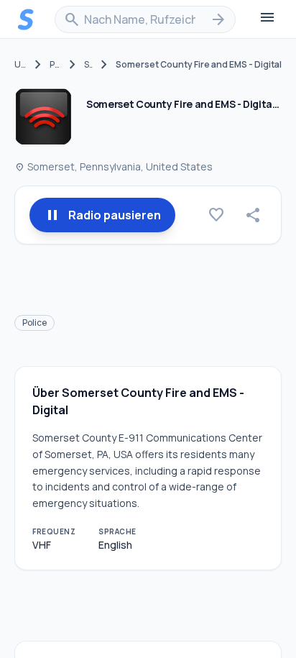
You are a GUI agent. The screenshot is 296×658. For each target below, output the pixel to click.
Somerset (88, 64)
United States (20, 64)
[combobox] (145, 19)
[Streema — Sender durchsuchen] (25, 19)
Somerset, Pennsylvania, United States (113, 166)
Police (34, 322)
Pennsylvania (55, 64)
